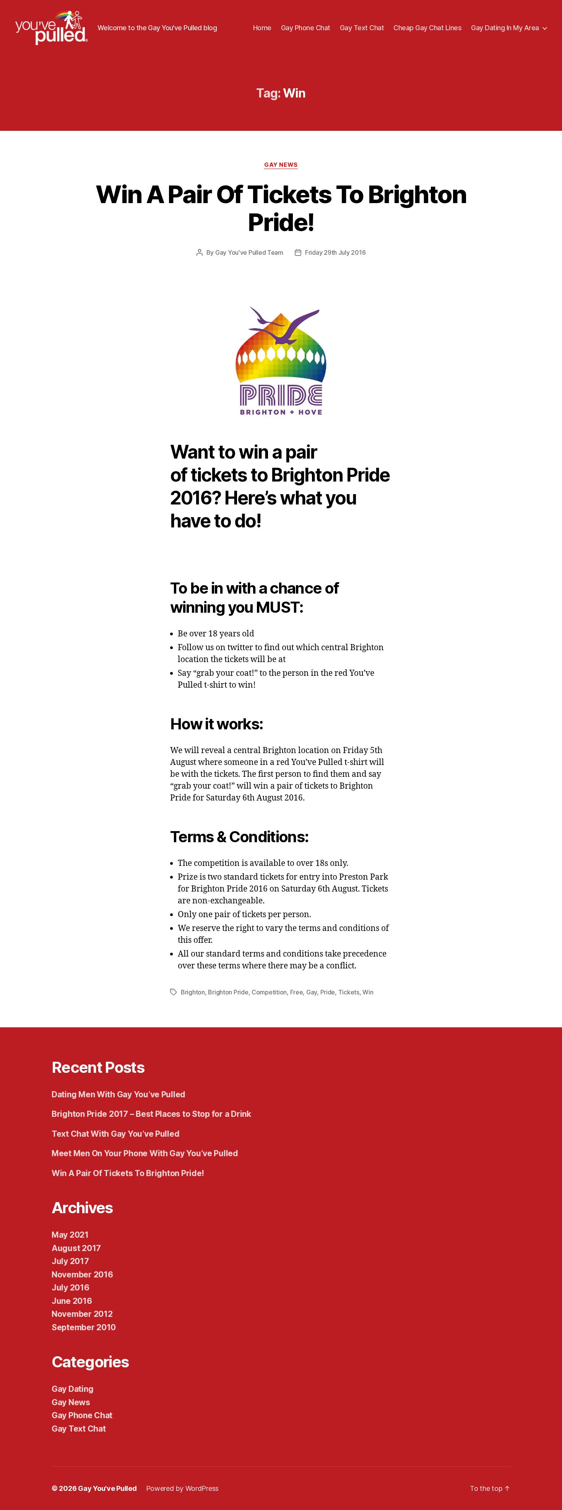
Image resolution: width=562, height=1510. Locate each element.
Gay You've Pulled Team (249, 252)
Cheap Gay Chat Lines (427, 28)
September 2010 (84, 1327)
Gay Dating (72, 1389)
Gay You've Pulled (107, 1488)
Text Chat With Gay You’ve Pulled (115, 1134)
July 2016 (70, 1287)
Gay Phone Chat (305, 28)
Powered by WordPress (182, 1488)
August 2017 (76, 1248)
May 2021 (70, 1235)
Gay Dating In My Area (505, 28)
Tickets (348, 992)
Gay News (280, 164)
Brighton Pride (228, 992)
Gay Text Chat (362, 28)
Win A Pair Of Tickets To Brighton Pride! (281, 208)
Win (367, 992)
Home (262, 28)
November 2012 (82, 1314)
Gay (311, 992)
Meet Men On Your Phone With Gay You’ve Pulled (145, 1153)
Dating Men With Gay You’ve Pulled (118, 1094)
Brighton (193, 992)
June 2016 (72, 1301)
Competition (269, 992)
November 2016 (82, 1274)
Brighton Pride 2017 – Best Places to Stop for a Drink (151, 1114)
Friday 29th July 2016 (335, 252)
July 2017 (70, 1261)
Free (296, 992)
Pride (327, 992)
